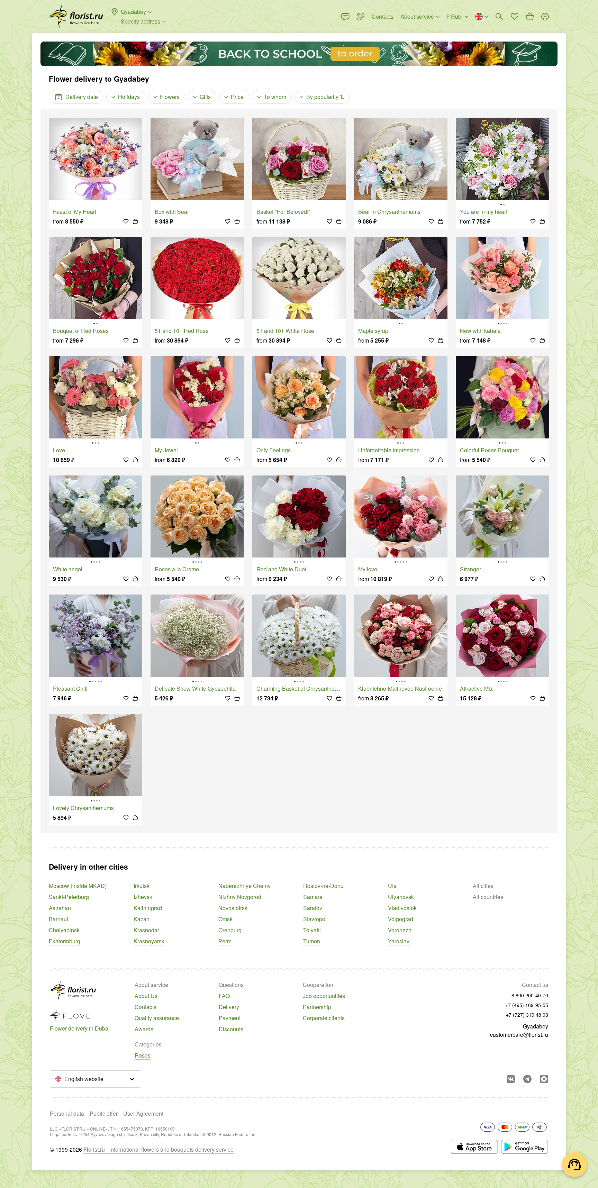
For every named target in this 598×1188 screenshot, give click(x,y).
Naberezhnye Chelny (244, 886)
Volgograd (400, 919)
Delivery (229, 1007)
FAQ (224, 996)
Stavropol (315, 919)
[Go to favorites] (515, 17)
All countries (488, 897)
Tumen (311, 941)
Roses (143, 1055)
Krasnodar (146, 930)
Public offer (104, 1113)
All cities (483, 886)
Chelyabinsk (64, 930)
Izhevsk (143, 897)
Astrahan (60, 908)
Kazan (142, 919)
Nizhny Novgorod (239, 897)
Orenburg (230, 930)
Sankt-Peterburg (69, 897)
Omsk (225, 919)
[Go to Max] (544, 1079)
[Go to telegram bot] (527, 1079)
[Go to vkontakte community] (511, 1079)
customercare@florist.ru (519, 1035)
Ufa (392, 886)
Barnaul (58, 919)
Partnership (317, 1007)
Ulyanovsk (401, 897)
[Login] (545, 17)
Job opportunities (324, 996)
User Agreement (143, 1113)
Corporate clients (324, 1018)
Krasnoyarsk (149, 941)
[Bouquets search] (499, 17)
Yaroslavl (399, 941)
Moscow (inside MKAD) (78, 886)
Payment (230, 1018)
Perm (225, 941)
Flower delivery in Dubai (80, 1028)
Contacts (145, 1007)
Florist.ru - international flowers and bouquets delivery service (158, 1149)
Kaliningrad (148, 908)
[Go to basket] (530, 17)
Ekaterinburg (64, 941)
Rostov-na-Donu (323, 886)
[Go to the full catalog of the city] (76, 16)
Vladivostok (402, 908)
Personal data (67, 1113)
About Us (146, 996)
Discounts (231, 1029)
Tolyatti (312, 930)
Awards (144, 1029)
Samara (313, 897)
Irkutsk (142, 886)
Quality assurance (157, 1018)
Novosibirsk (232, 908)
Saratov (312, 908)
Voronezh (399, 930)
